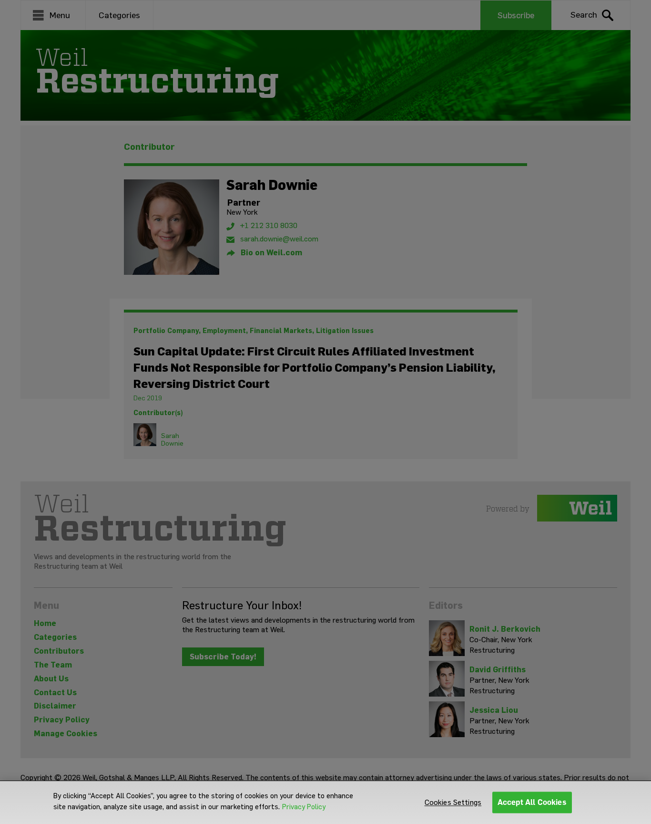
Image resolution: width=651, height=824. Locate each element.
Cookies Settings (453, 802)
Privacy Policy (304, 807)
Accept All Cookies (532, 802)
